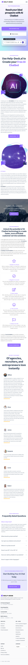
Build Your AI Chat (13, 586)
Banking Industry (19, 625)
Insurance (18, 632)
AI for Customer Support (21, 623)
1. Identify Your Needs (14, 264)
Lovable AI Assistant (20, 640)
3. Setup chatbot (14, 293)
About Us (3, 623)
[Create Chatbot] (23, 42)
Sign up (2, 648)
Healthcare (18, 634)
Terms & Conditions (5, 654)
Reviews (2, 625)
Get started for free (14, 28)
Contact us (3, 650)
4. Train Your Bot (14, 308)
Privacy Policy (4, 652)
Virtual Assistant (4, 630)
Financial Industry (20, 630)
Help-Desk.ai (19, 101)
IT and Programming (20, 638)
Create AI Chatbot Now (14, 345)
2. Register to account (14, 279)
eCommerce (18, 627)
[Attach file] (18, 42)
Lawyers (17, 636)
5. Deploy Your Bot (14, 323)
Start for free (13, 136)
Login (2, 646)
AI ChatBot (3, 627)
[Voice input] (20, 42)
